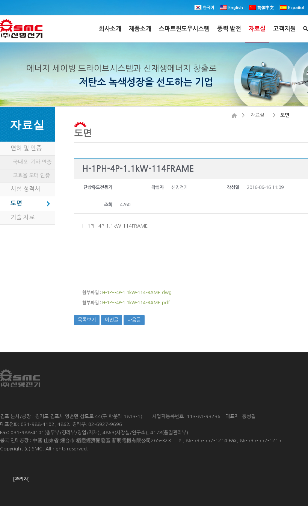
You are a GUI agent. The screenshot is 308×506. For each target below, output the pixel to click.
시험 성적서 (25, 189)
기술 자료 (23, 217)
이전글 (111, 319)
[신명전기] (234, 115)
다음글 (134, 319)
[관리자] (21, 479)
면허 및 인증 (26, 148)
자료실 (257, 115)
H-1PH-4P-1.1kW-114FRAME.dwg (137, 292)
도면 (83, 132)
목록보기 (87, 319)
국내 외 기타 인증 (32, 162)
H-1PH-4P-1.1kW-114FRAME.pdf (136, 303)
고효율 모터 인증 (31, 175)
